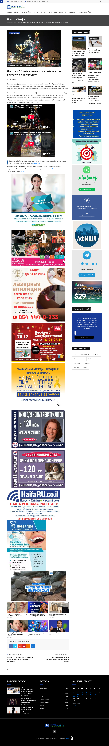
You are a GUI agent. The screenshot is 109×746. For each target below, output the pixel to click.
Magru (68, 738)
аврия (85, 368)
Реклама (72, 12)
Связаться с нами (60, 12)
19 (86, 696)
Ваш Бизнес (54, 696)
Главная (9, 22)
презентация (84, 355)
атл (75, 355)
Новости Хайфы (12, 12)
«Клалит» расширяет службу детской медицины (27, 709)
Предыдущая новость (16, 654)
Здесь (54, 169)
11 (82, 694)
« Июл (74, 706)
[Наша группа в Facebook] (100, 1)
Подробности (36, 163)
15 (99, 694)
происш (76, 368)
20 (91, 696)
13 (91, 694)
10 (78, 694)
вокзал (76, 359)
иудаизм (96, 355)
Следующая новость (61, 654)
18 (82, 696)
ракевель (87, 363)
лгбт (89, 359)
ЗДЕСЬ (22, 171)
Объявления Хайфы (84, 12)
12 (86, 694)
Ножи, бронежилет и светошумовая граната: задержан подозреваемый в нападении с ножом (94, 100)
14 (95, 694)
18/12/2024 (13, 79)
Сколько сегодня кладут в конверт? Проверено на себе (94, 50)
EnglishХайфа (54, 688)
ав (83, 359)
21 (95, 696)
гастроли (77, 363)
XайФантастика (54, 691)
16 (74, 696)
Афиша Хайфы (26, 12)
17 (78, 696)
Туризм (35, 12)
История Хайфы (46, 12)
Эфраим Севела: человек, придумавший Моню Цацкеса (28, 700)
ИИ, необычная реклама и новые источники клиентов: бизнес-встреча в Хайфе (78, 98)
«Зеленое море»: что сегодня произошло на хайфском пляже (78, 53)
